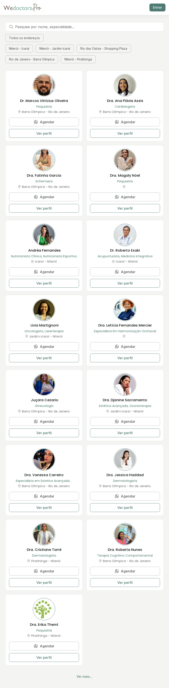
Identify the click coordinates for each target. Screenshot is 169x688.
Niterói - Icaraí (19, 48)
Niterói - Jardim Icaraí (54, 48)
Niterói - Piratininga (78, 59)
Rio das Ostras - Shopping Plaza (103, 48)
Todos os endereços (24, 38)
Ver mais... (84, 676)
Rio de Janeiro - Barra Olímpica (31, 59)
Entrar (157, 7)
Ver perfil (44, 133)
